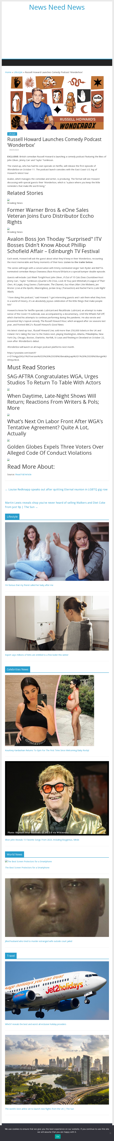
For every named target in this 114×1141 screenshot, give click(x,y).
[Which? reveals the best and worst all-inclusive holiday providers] (57, 962)
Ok (57, 1136)
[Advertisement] (57, 36)
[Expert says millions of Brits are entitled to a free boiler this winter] (57, 597)
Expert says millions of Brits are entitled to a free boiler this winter (36, 654)
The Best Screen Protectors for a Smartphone (27, 867)
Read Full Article (23, 474)
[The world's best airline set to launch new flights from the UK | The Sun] (57, 1036)
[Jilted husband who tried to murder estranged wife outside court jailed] (57, 879)
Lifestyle (18, 72)
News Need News (57, 7)
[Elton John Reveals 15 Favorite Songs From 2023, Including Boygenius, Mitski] (57, 762)
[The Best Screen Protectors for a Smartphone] (28, 861)
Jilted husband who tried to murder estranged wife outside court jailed (38, 941)
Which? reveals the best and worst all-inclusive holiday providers (35, 1024)
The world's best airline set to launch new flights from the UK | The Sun (39, 1108)
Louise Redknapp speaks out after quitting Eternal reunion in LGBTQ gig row (56, 489)
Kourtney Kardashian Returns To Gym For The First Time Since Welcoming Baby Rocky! (47, 750)
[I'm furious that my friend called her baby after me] (57, 523)
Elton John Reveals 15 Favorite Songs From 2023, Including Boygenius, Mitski (42, 839)
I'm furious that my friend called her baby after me (29, 585)
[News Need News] (8, 62)
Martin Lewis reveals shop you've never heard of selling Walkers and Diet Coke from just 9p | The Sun (55, 505)
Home (8, 72)
